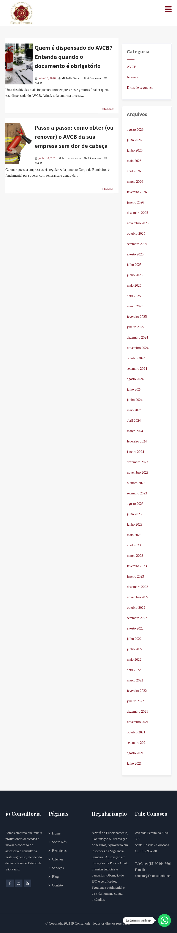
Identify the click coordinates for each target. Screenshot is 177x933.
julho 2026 (134, 140)
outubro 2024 (136, 358)
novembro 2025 (138, 223)
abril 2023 (134, 545)
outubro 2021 (136, 732)
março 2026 (135, 181)
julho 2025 (134, 264)
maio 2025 (134, 285)
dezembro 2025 (137, 213)
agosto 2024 (135, 379)
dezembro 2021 (137, 711)
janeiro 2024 (135, 452)
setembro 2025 (137, 244)
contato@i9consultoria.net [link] (153, 876)
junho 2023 (134, 524)
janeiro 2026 (135, 202)
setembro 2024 (137, 368)
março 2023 (135, 555)
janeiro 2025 (135, 327)
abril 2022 (134, 670)
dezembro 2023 (137, 462)
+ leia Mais (106, 109)
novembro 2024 (138, 348)
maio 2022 (134, 659)
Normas (132, 77)
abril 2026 (134, 171)
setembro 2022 (137, 618)
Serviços (58, 868)
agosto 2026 (135, 129)
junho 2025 (134, 275)
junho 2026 (134, 150)
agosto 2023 (135, 503)
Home (56, 833)
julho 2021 (134, 763)
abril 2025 (134, 296)
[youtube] (27, 883)
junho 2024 (134, 400)
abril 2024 (134, 420)
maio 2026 (134, 161)
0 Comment (94, 78)
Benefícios (59, 850)
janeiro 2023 (135, 576)
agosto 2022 (135, 628)
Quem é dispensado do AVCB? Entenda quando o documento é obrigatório (73, 57)
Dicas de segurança (140, 87)
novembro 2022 (138, 597)
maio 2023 (134, 535)
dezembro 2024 (137, 337)
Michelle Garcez (71, 78)
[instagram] (18, 883)
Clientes (57, 859)
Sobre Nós (59, 842)
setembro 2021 (137, 742)
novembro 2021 (138, 722)
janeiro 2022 (135, 701)
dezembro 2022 (137, 587)
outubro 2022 (136, 607)
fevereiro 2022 (137, 690)
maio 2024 (134, 410)
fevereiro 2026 (137, 192)
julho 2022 (134, 639)
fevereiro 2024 (137, 441)
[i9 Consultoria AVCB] (22, 13)
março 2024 (135, 431)
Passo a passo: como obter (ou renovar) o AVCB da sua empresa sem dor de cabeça (74, 136)
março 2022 (135, 680)
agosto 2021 (135, 753)
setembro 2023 (137, 493)
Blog (55, 876)
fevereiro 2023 (137, 566)
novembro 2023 (138, 472)
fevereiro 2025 (137, 316)
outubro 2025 (136, 233)
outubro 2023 (136, 483)
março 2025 (135, 306)
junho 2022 (134, 649)
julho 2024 (134, 389)
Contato (57, 885)
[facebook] (10, 883)
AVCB (38, 83)
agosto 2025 (135, 254)
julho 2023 (134, 514)
